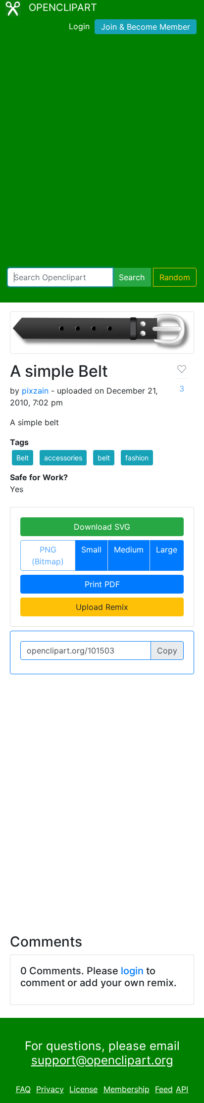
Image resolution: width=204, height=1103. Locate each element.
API (182, 1089)
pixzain (35, 391)
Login (79, 26)
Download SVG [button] (102, 527)
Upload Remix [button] (102, 607)
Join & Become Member (145, 27)
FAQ (23, 1089)
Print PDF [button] (102, 584)
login (132, 971)
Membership (126, 1089)
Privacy (50, 1089)
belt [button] (104, 457)
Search (132, 277)
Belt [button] (22, 457)
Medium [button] (129, 549)
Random (174, 277)
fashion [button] (137, 457)
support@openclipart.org (102, 1060)
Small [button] (91, 549)
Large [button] (166, 549)
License (83, 1089)
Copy (167, 650)
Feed (164, 1089)
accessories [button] (63, 457)
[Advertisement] (102, 153)
